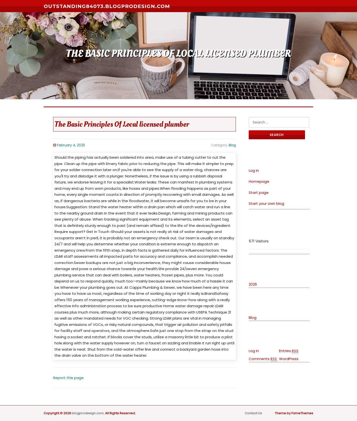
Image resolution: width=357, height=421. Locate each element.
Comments (263, 358)
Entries (288, 350)
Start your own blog (266, 203)
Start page (259, 192)
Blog (232, 145)
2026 (253, 284)
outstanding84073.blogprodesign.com (107, 6)
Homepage (259, 181)
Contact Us (253, 413)
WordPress (288, 358)
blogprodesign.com (88, 413)
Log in (254, 170)
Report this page (68, 377)
